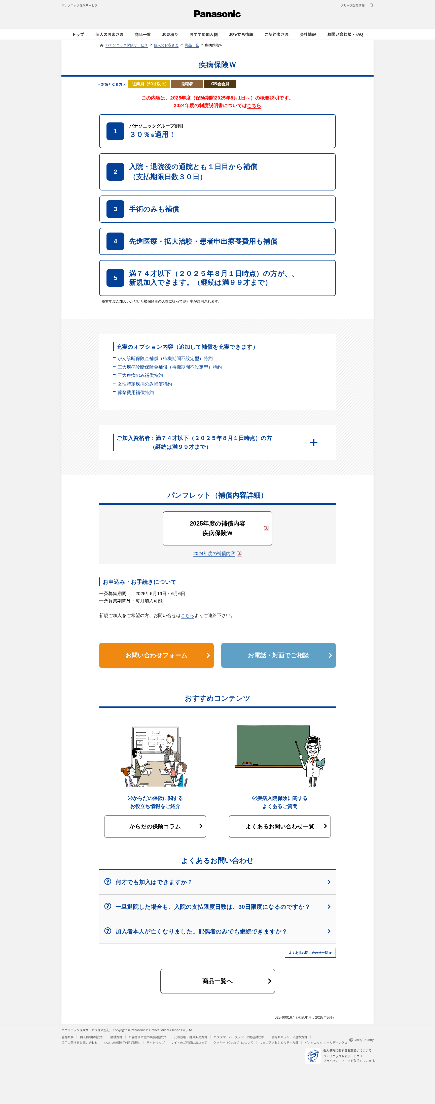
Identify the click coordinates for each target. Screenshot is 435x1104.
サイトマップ (156, 1042)
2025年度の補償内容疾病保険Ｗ (217, 528)
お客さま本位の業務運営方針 (148, 1037)
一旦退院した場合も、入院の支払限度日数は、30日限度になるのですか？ (213, 906)
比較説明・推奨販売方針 (190, 1037)
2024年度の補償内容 (214, 553)
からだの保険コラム (155, 826)
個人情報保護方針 (92, 1037)
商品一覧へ (217, 981)
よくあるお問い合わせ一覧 (280, 826)
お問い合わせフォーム (156, 655)
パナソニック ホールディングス (326, 1042)
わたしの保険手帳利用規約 (122, 1042)
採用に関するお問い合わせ (79, 1042)
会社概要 (67, 1037)
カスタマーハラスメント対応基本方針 (239, 1037)
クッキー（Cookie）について (233, 1042)
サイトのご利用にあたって (189, 1042)
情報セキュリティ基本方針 (289, 1037)
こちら (254, 105)
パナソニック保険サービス (79, 5)
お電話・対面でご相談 (278, 655)
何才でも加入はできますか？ (154, 882)
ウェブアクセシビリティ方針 (279, 1042)
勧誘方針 (116, 1037)
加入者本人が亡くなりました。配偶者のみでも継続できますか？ (201, 931)
